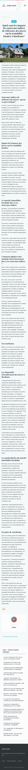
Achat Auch (11, 5)
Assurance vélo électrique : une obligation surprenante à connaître (13, 678)
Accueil (3, 16)
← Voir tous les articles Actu (9, 636)
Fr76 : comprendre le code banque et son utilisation (13, 729)
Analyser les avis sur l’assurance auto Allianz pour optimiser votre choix (14, 689)
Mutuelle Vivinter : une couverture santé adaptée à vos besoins (13, 734)
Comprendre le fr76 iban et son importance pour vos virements (12, 663)
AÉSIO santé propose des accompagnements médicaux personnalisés (11, 717)
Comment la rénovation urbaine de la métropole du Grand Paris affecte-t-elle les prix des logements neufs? (14, 711)
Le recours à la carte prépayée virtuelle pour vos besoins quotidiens (14, 699)
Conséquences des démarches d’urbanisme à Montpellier (12, 724)
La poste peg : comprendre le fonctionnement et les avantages (12, 705)
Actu (8, 16)
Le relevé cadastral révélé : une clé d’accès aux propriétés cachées (13, 658)
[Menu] (24, 5)
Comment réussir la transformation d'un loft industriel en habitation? (13, 668)
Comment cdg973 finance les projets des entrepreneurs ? (13, 673)
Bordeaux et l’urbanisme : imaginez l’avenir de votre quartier (13, 694)
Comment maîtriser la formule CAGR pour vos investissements (14, 684)
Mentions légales (11, 761)
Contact (20, 761)
